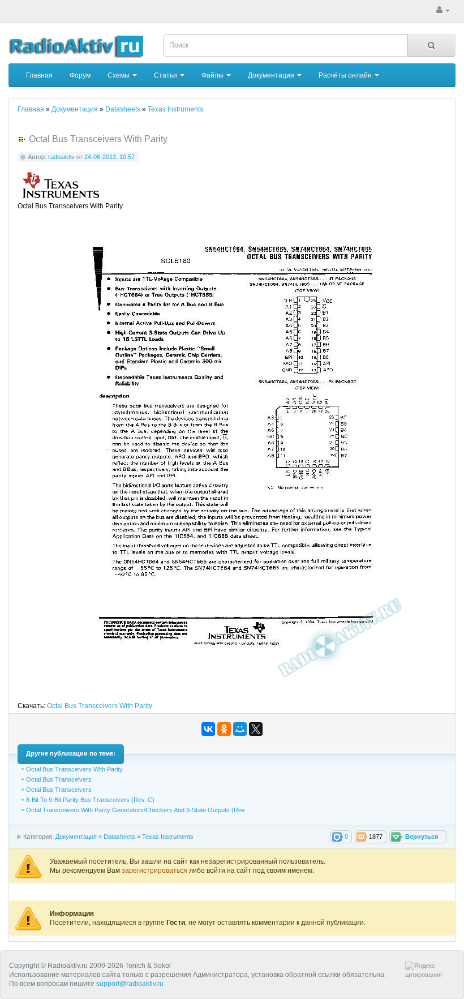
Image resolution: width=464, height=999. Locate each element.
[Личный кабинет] (443, 10)
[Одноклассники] (224, 729)
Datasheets (119, 836)
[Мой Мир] (240, 729)
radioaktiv (61, 156)
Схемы (119, 75)
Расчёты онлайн (346, 75)
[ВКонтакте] (208, 729)
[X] (256, 729)
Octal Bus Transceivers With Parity (99, 706)
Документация (272, 75)
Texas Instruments (168, 836)
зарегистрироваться (155, 870)
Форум (80, 75)
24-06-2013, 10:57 (109, 156)
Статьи (166, 75)
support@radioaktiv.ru (130, 984)
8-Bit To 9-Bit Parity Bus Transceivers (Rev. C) (90, 799)
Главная (39, 75)
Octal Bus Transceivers (59, 779)
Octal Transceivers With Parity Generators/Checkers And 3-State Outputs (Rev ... (139, 810)
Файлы (213, 75)
